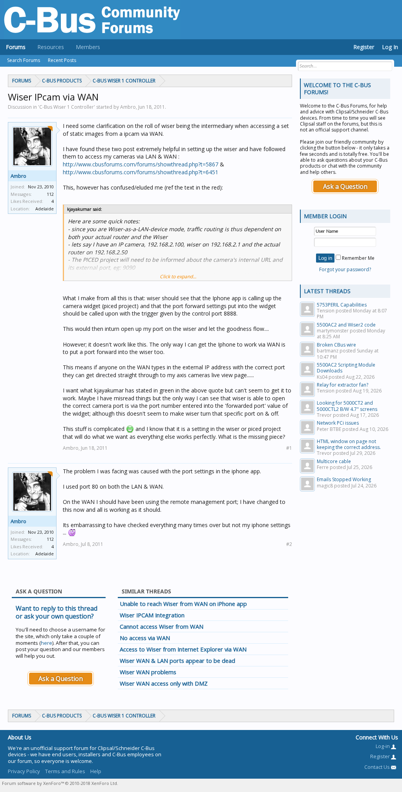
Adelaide (44, 209)
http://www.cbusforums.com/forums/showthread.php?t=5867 (140, 164)
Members (88, 47)
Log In (390, 47)
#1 (289, 448)
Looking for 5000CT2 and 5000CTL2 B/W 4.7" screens (347, 406)
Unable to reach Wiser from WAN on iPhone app (183, 604)
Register (363, 47)
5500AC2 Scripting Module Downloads (346, 367)
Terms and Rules (65, 771)
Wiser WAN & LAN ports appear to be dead (177, 660)
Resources (50, 47)
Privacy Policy (24, 771)
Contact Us (377, 766)
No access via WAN (145, 638)
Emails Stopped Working (344, 479)
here (46, 642)
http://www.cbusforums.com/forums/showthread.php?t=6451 (140, 172)
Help (95, 771)
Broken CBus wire (336, 344)
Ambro (18, 176)
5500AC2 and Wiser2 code (346, 324)
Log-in (383, 746)
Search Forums (23, 60)
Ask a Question (60, 678)
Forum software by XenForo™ (60, 783)
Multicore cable (334, 461)
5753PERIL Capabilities (342, 304)
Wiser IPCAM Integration (152, 615)
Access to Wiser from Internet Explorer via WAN (183, 649)
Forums (16, 47)
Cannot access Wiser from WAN (161, 626)
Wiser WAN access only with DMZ (164, 683)
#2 (289, 544)
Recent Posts (62, 60)
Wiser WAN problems (148, 672)
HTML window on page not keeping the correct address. (349, 444)
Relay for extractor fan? (342, 384)
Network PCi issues (338, 423)
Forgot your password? (345, 269)
